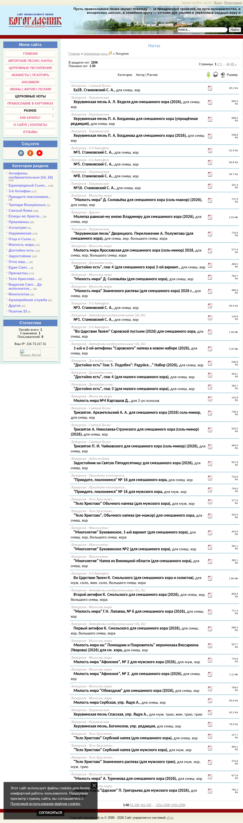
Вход (218, 3)
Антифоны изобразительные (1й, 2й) (31, 175)
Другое (15, 305)
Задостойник (20, 256)
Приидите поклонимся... (30, 197)
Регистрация (233, 3)
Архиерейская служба (28, 300)
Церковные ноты (96, 53)
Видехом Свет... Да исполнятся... (25, 286)
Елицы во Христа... (25, 216)
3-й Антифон (20, 191)
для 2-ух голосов (116, 401)
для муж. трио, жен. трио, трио (137, 715)
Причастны (18, 273)
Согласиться (50, 812)
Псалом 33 (18, 311)
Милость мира (21, 245)
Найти (235, 30)
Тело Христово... (23, 279)
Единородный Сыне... (28, 185)
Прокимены (19, 222)
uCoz (169, 817)
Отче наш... (18, 262)
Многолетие (19, 294)
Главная (74, 53)
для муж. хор (130, 492)
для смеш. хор (106, 90)
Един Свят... (19, 267)
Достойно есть (21, 250)
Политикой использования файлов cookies (45, 804)
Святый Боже (21, 210)
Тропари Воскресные (27, 205)
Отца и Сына (20, 239)
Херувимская (20, 233)
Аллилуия (18, 227)
